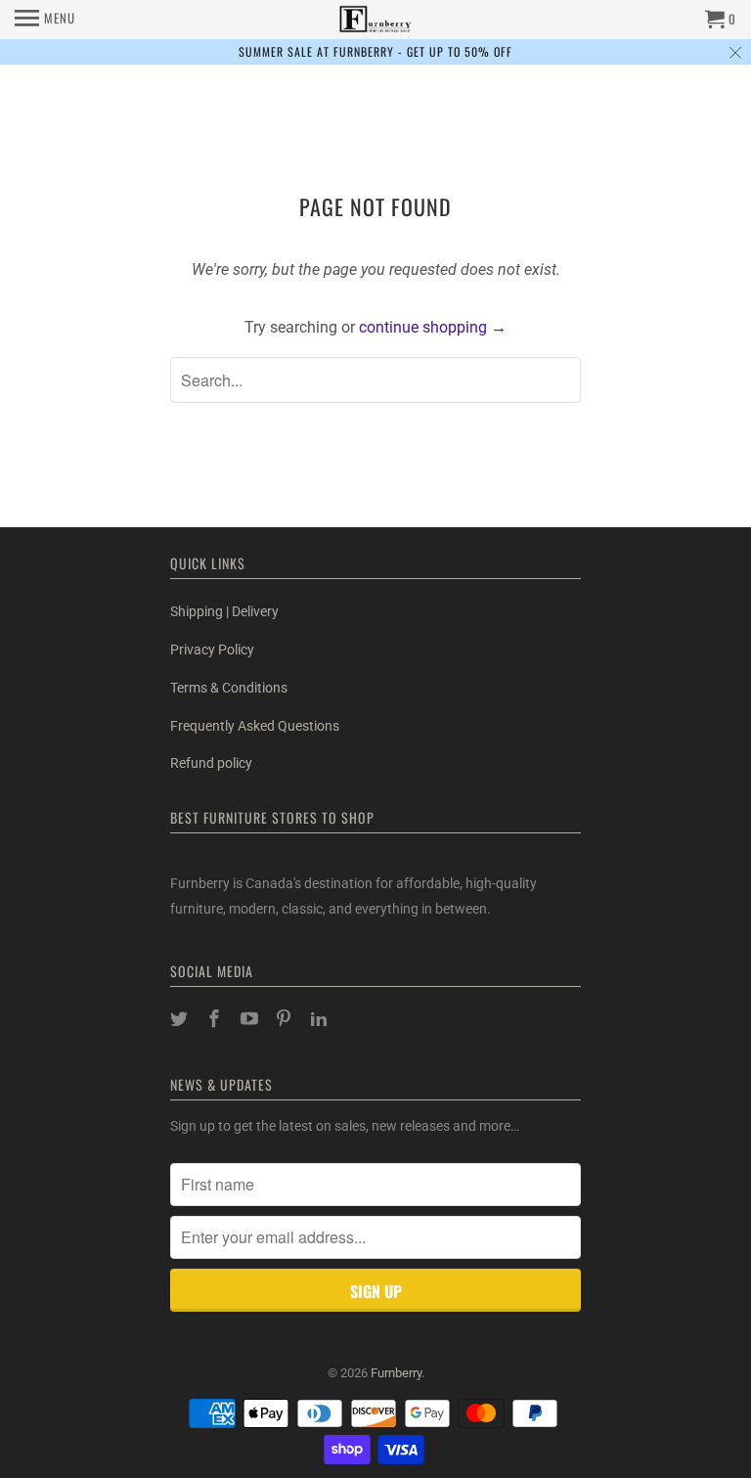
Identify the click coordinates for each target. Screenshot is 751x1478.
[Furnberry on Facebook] (216, 1018)
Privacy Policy (212, 649)
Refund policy (211, 763)
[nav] (45, 19)
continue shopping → (433, 327)
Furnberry (396, 1373)
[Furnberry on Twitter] (181, 1018)
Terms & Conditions (228, 687)
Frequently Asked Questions (254, 726)
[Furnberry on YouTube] (251, 1018)
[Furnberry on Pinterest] (285, 1018)
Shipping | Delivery (224, 611)
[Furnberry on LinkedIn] (320, 1018)
